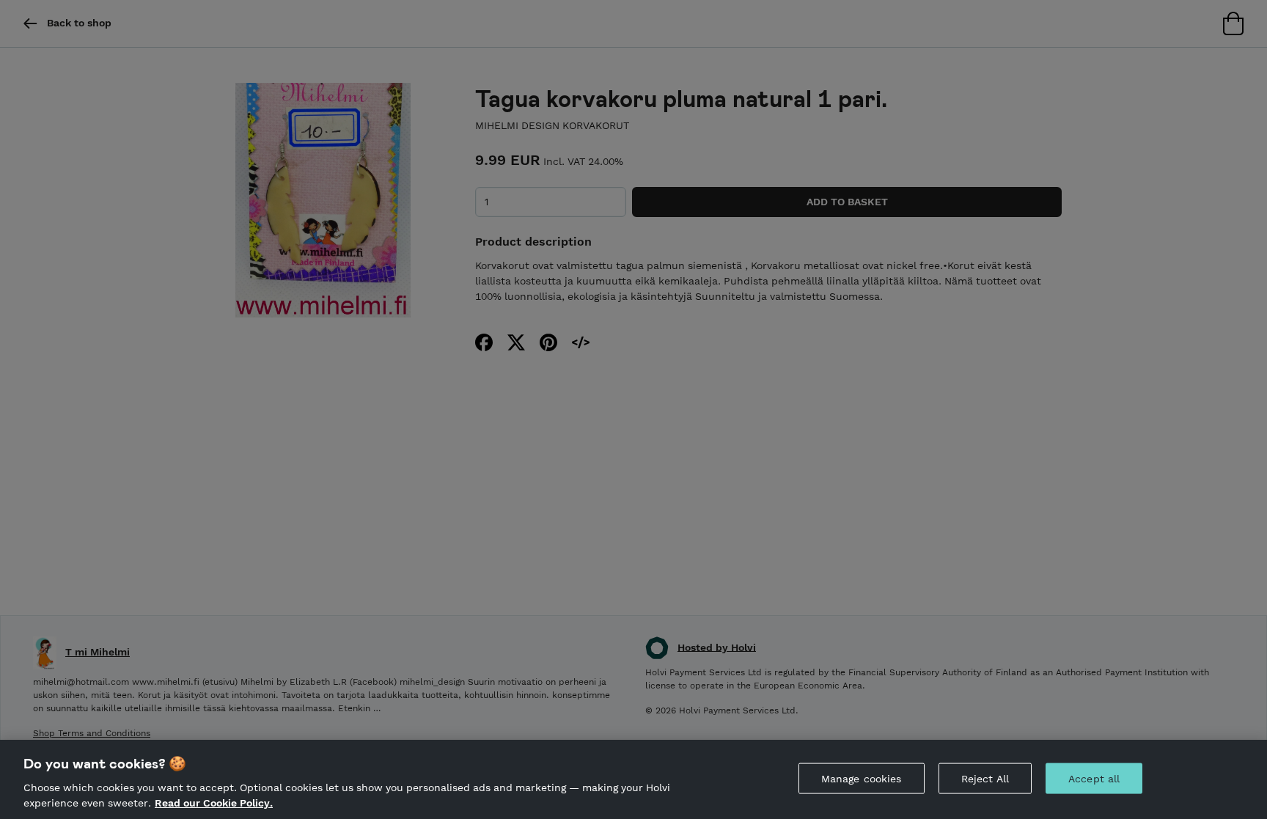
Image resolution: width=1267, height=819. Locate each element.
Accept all (1094, 779)
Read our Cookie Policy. (214, 803)
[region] (633, 779)
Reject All (985, 779)
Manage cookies (861, 779)
